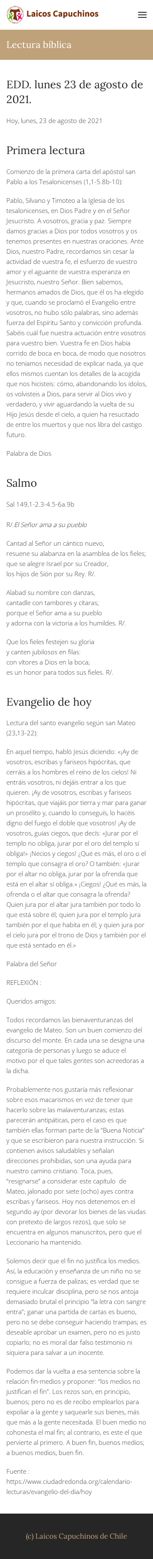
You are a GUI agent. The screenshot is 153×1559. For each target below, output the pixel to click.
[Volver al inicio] (53, 15)
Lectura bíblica (38, 44)
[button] (142, 15)
